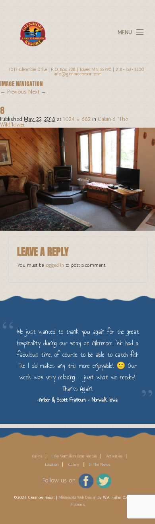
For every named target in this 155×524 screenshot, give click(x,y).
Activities (114, 456)
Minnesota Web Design (77, 497)
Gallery (73, 464)
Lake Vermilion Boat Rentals (74, 456)
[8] (77, 178)
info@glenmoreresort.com (78, 73)
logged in (54, 265)
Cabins (37, 456)
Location (52, 464)
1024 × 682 (77, 119)
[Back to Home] (30, 29)
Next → (37, 91)
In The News (99, 464)
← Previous (13, 91)
